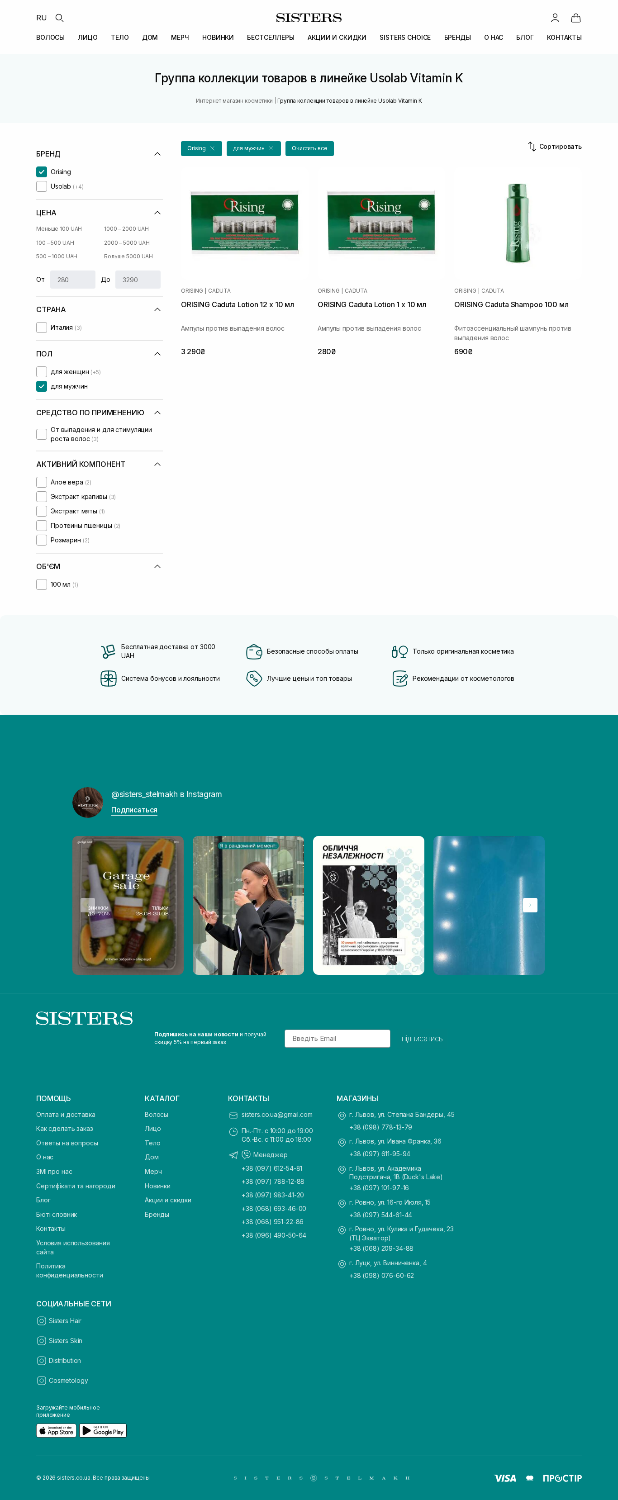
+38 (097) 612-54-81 (272, 1168)
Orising (192, 291)
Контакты (51, 1228)
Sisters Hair (65, 1320)
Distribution (65, 1360)
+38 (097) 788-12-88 (273, 1181)
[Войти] (555, 18)
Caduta (219, 291)
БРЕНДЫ (457, 37)
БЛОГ (524, 37)
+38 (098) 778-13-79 (380, 1127)
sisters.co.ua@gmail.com (277, 1114)
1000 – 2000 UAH (126, 228)
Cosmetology (68, 1380)
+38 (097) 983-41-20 (273, 1195)
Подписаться (134, 809)
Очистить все (310, 148)
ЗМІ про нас (54, 1171)
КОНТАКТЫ (564, 37)
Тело (152, 1143)
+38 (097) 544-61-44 (380, 1215)
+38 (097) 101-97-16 (379, 1187)
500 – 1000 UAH (56, 256)
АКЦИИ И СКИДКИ (337, 37)
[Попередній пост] (88, 905)
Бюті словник (56, 1214)
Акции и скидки (168, 1200)
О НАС (493, 37)
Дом (152, 1157)
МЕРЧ (180, 37)
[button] (201, 148)
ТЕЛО (119, 37)
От (40, 279)
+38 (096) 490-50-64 (274, 1235)
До (105, 279)
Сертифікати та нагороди (75, 1186)
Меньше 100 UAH (59, 228)
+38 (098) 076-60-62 (381, 1275)
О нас (44, 1157)
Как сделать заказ (64, 1128)
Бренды (157, 1214)
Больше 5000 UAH (128, 256)
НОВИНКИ (218, 37)
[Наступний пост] (530, 905)
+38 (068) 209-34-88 (381, 1248)
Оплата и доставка (65, 1114)
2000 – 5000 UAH (127, 242)
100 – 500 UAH (55, 242)
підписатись (422, 1038)
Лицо (153, 1128)
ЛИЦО (87, 37)
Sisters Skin (65, 1340)
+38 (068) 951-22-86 (273, 1221)
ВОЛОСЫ (50, 37)
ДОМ (150, 37)
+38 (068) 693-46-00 (274, 1208)
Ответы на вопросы (67, 1143)
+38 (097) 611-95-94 (379, 1154)
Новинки (158, 1186)
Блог (43, 1200)
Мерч (153, 1171)
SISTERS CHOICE (405, 37)
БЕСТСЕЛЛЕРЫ (270, 37)
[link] (576, 18)
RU (41, 17)
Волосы (156, 1114)
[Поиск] (59, 18)
